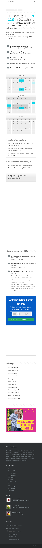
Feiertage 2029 (12, 481)
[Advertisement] (21, 342)
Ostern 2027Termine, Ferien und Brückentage (21, 506)
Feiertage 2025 (12, 473)
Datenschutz (11, 488)
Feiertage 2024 (12, 471)
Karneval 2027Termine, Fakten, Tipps (18, 513)
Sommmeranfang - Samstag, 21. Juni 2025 (20, 165)
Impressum (11, 490)
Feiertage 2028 (12, 479)
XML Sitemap (11, 486)
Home (9, 469)
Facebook (34, 546)
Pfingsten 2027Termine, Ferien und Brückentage (21, 499)
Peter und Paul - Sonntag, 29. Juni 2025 (19, 168)
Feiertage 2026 (12, 475)
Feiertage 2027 (12, 477)
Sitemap (10, 484)
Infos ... (15, 290)
